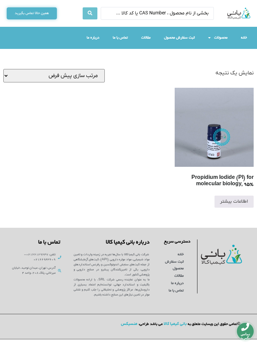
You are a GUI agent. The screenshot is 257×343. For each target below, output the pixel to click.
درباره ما (93, 38)
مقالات (146, 38)
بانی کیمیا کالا (175, 324)
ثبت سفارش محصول (179, 38)
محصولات (221, 38)
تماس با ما (120, 38)
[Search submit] (90, 13)
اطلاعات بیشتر (234, 201)
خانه (244, 38)
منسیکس (129, 324)
